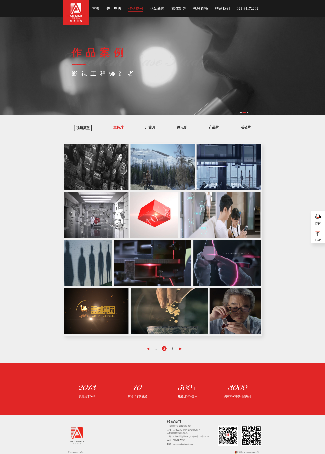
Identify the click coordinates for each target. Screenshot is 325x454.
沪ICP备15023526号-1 (75, 452)
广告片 (150, 127)
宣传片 (118, 127)
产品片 (214, 127)
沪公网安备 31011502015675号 (248, 452)
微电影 (182, 127)
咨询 (318, 223)
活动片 (246, 127)
